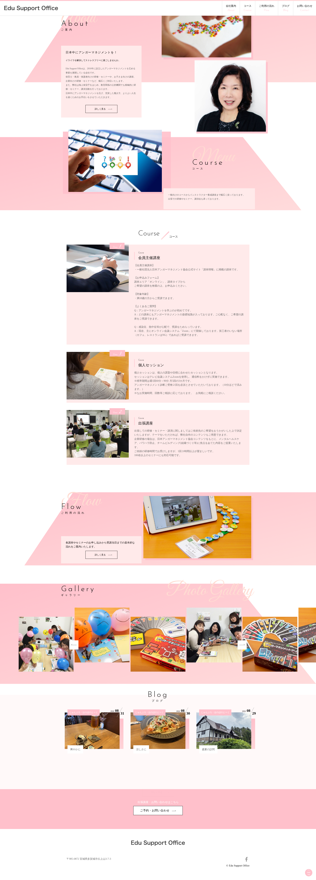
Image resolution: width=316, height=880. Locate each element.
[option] (158, 645)
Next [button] (242, 644)
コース (247, 8)
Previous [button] (73, 644)
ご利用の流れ (266, 8)
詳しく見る (100, 109)
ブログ (285, 8)
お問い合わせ (304, 8)
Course (149, 233)
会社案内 (231, 8)
